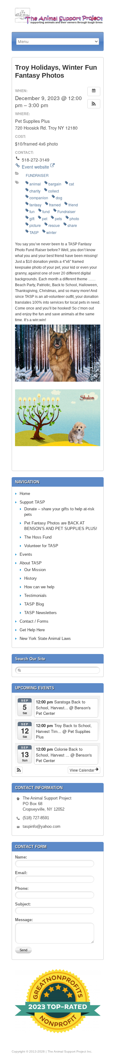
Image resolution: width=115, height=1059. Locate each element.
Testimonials (35, 595)
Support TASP (32, 502)
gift (31, 218)
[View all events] (93, 91)
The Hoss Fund (38, 537)
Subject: (23, 904)
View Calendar (82, 770)
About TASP (31, 563)
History (30, 578)
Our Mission (35, 569)
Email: (21, 872)
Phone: (22, 888)
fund (46, 211)
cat (71, 183)
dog (59, 197)
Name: (21, 857)
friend (73, 204)
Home (25, 493)
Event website (35, 167)
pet (44, 218)
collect (53, 190)
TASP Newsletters (40, 612)
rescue (54, 225)
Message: (24, 919)
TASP (34, 232)
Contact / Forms (34, 621)
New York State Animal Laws (45, 638)
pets (58, 218)
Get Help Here (32, 630)
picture (35, 225)
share (72, 225)
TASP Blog (34, 604)
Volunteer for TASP (41, 545)
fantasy (35, 204)
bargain (54, 183)
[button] (94, 103)
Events (26, 554)
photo (74, 218)
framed (55, 204)
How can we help (39, 587)
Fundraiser (37, 175)
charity (34, 190)
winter (51, 232)
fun (32, 211)
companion (38, 197)
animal (35, 183)
